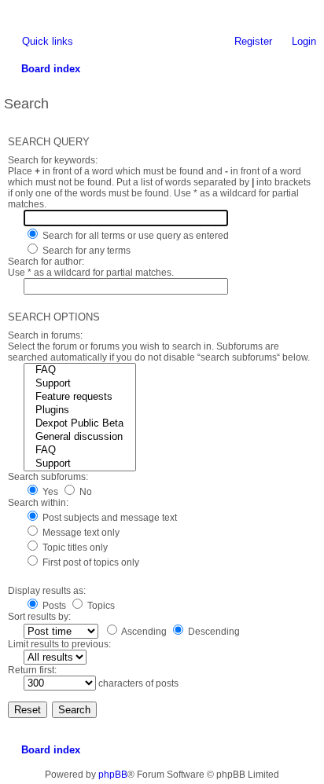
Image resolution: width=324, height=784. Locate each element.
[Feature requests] (79, 397)
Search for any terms (85, 250)
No (84, 491)
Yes (49, 491)
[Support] (79, 383)
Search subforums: (48, 476)
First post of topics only (89, 562)
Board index (50, 750)
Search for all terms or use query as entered (134, 235)
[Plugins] (79, 410)
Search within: (38, 502)
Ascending (143, 631)
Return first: (32, 670)
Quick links (47, 41)
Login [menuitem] (304, 41)
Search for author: (46, 261)
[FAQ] (79, 370)
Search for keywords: (53, 160)
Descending (213, 631)
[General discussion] (79, 437)
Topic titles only (74, 547)
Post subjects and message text (108, 517)
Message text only (80, 532)
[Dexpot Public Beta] (79, 423)
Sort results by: (39, 616)
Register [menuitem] (253, 41)
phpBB (112, 774)
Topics (100, 605)
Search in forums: (45, 335)
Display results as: (47, 590)
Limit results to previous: (59, 644)
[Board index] (12, 12)
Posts (53, 605)
